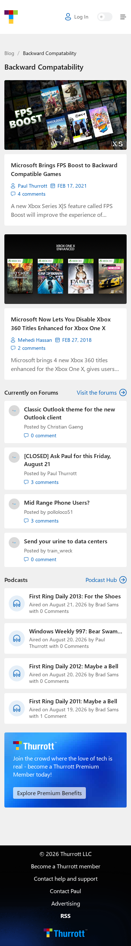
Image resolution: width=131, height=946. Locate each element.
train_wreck (59, 550)
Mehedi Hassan (35, 340)
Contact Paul (65, 891)
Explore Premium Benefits (49, 793)
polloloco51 (60, 511)
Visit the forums (97, 392)
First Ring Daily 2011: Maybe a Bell (73, 701)
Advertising (65, 903)
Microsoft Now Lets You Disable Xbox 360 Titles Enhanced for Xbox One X (61, 323)
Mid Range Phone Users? (57, 502)
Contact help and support (66, 878)
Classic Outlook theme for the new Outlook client (69, 413)
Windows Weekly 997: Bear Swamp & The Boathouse (75, 631)
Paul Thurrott (32, 186)
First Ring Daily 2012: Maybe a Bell (73, 666)
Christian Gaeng (65, 426)
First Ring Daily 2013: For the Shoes (75, 596)
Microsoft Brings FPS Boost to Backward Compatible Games (64, 169)
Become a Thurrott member (65, 866)
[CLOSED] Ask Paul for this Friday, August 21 (67, 460)
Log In (81, 16)
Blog (9, 53)
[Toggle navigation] (122, 17)
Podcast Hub (101, 579)
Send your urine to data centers (65, 541)
